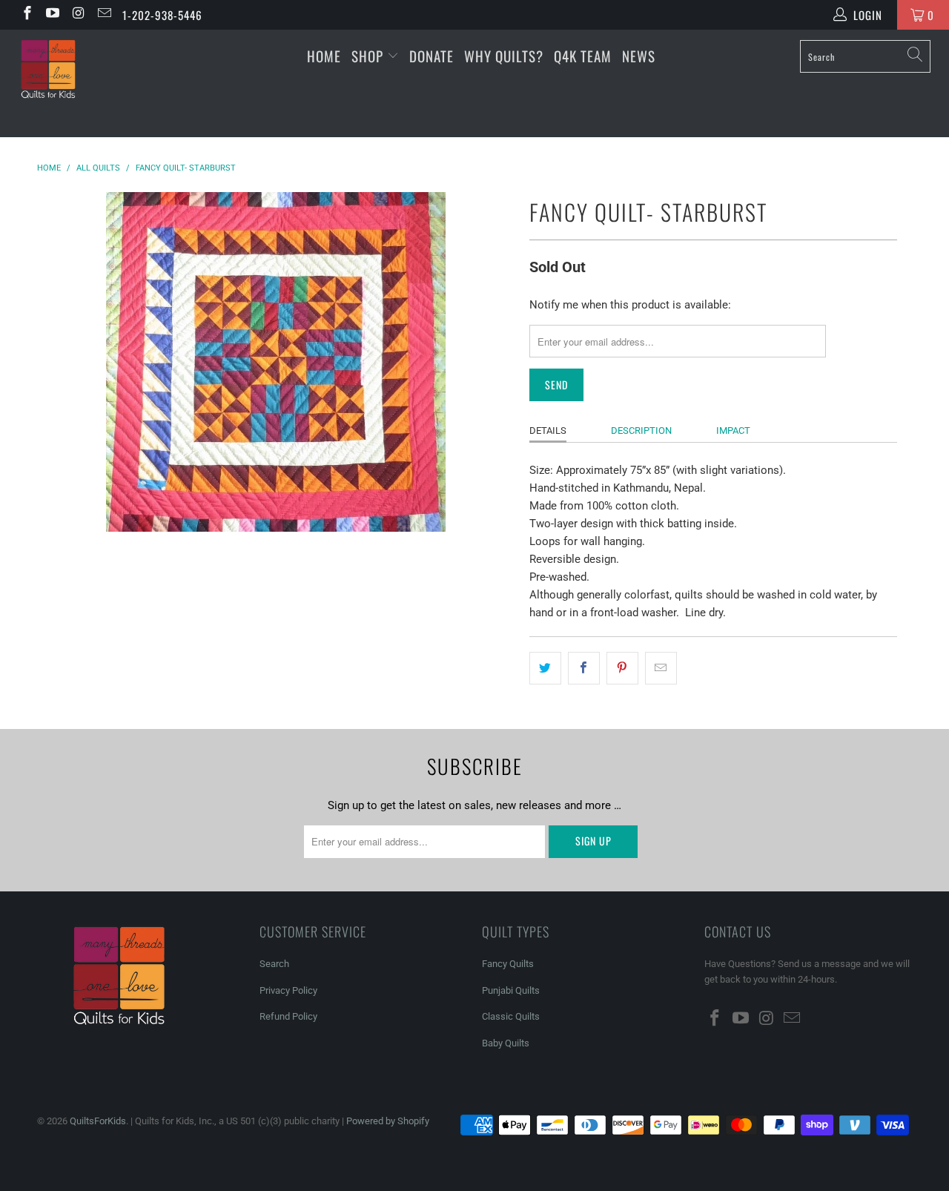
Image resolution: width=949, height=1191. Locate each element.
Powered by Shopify (387, 1120)
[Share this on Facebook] (584, 668)
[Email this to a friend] (661, 668)
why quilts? (503, 55)
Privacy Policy (288, 990)
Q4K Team (583, 55)
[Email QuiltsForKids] (103, 15)
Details (547, 430)
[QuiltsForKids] (83, 83)
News (638, 55)
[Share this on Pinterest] (622, 668)
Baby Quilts (505, 1043)
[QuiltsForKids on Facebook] (26, 15)
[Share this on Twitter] (545, 668)
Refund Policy (288, 1016)
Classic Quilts (511, 1016)
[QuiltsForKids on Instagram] (77, 15)
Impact (733, 430)
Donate (431, 55)
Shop (367, 55)
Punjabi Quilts (511, 990)
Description (641, 430)
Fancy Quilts (508, 963)
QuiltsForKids (98, 1120)
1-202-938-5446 (162, 15)
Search (274, 963)
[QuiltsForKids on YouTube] (52, 15)
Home (324, 55)
